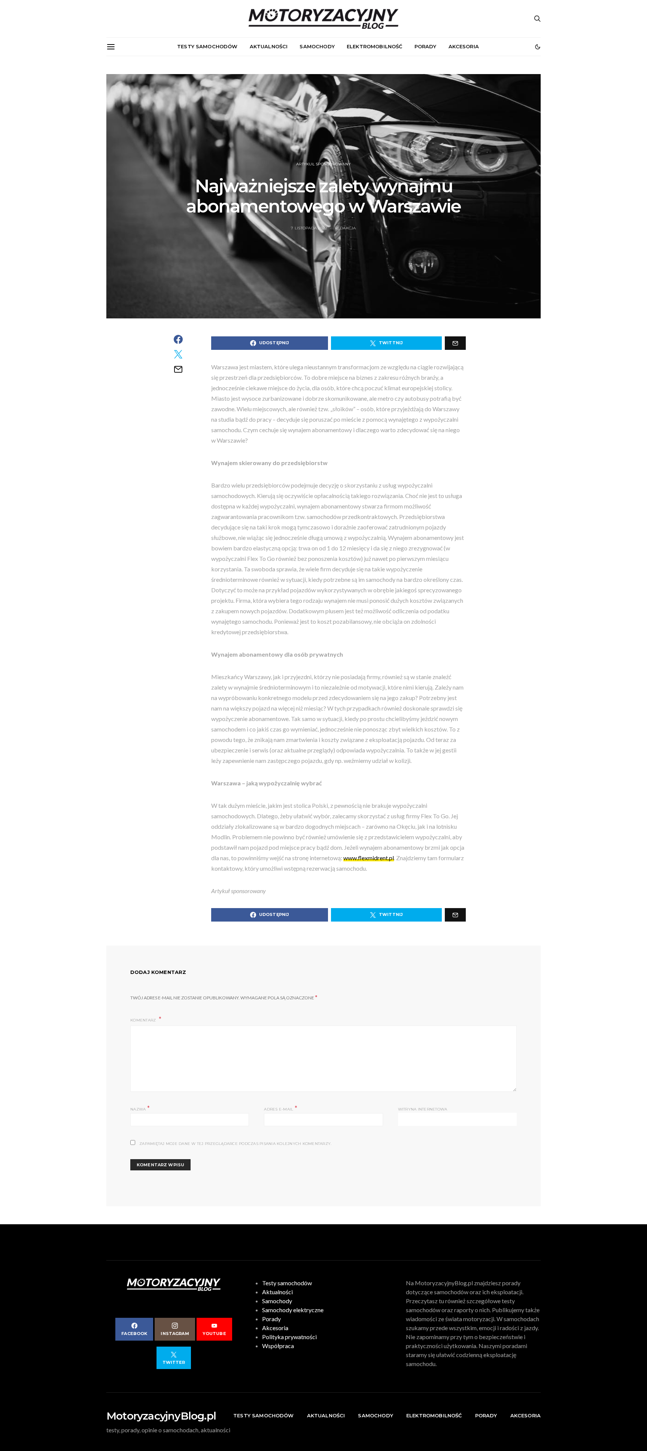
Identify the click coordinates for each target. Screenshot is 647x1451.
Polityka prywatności (289, 1336)
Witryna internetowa (422, 1109)
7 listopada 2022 (309, 228)
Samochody (317, 46)
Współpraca (278, 1345)
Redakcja (345, 228)
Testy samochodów (207, 46)
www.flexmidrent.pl (368, 857)
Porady (425, 46)
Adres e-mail (280, 1108)
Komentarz (143, 1020)
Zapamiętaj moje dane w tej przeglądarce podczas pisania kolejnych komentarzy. (235, 1143)
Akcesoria (464, 46)
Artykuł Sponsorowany (323, 164)
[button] (538, 47)
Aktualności (269, 46)
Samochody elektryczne (293, 1309)
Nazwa (140, 1108)
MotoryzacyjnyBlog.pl (161, 1416)
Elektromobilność (375, 46)
